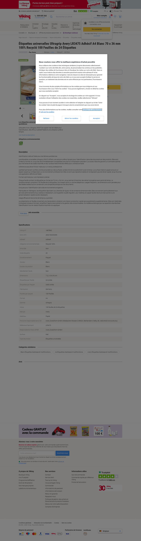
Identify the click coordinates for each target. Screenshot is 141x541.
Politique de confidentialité (92, 109)
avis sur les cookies (47, 112)
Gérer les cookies (71, 118)
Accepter (96, 118)
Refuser (46, 118)
